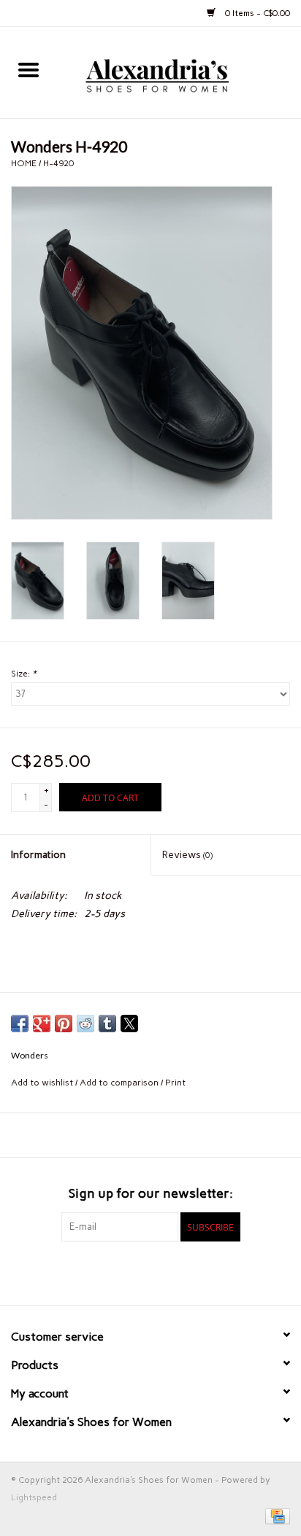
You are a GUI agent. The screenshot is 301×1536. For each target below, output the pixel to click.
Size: (23, 673)
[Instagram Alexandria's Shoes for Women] (176, 1271)
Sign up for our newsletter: (151, 1193)
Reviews (187, 855)
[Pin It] (63, 1023)
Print (175, 1082)
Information (38, 855)
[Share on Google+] (41, 1023)
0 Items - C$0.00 (256, 13)
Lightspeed (34, 1497)
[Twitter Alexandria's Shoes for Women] (150, 1271)
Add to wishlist (43, 1082)
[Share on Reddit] (85, 1023)
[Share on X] (129, 1023)
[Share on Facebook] (19, 1023)
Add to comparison (120, 1082)
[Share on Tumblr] (107, 1023)
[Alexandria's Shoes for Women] (179, 72)
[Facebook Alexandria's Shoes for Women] (125, 1271)
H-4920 (58, 163)
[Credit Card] (275, 1515)
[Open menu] (28, 69)
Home (24, 163)
